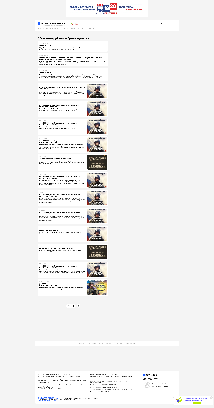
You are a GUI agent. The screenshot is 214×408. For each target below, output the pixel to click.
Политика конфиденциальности (47, 400)
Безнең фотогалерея (54, 28)
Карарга (197, 403)
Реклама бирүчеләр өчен (73, 28)
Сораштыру (89, 28)
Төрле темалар (129, 343)
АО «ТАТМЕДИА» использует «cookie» (48, 398)
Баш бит (41, 28)
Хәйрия (119, 343)
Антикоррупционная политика (46, 397)
